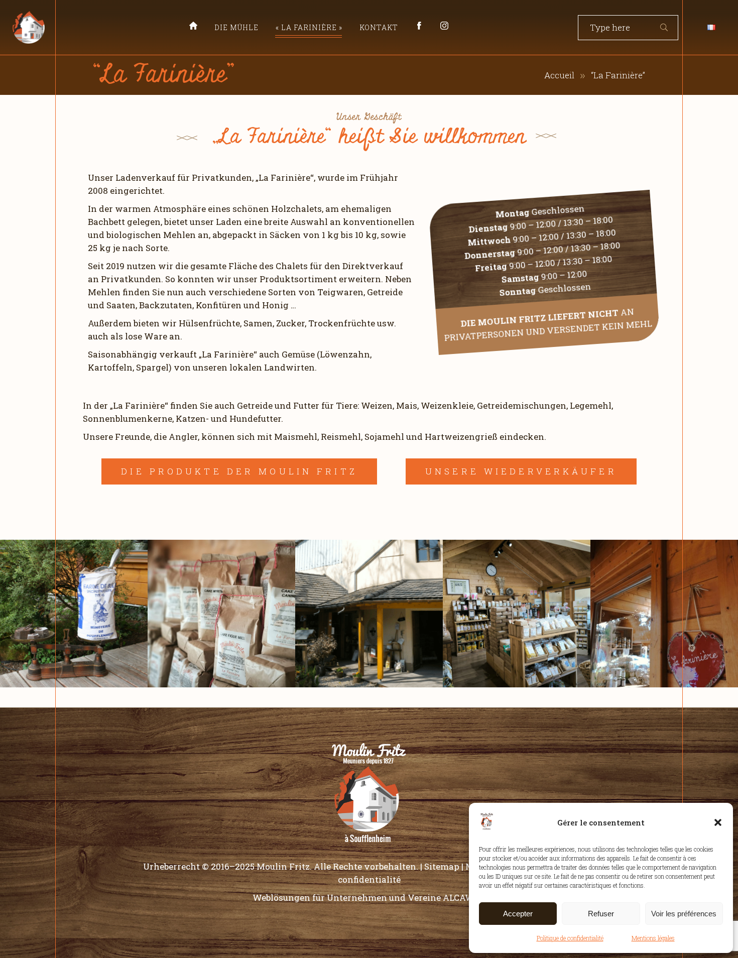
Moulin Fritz (283, 866)
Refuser (601, 913)
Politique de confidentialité (570, 938)
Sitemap (441, 866)
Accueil (559, 75)
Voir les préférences (683, 913)
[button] (718, 822)
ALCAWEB (464, 897)
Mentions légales (653, 938)
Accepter (518, 913)
